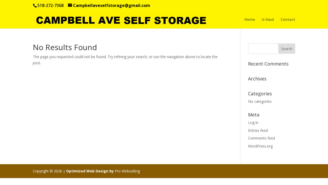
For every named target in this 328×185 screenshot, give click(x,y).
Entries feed (258, 130)
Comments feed (261, 138)
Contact (288, 20)
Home (249, 20)
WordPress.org (260, 146)
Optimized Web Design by (90, 171)
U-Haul (268, 20)
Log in (253, 122)
